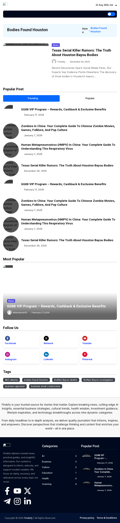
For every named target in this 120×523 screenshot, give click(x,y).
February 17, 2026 (34, 115)
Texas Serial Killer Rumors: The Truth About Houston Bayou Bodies (67, 165)
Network (48, 343)
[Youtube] (84, 338)
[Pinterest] (84, 354)
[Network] (46, 338)
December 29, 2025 (80, 62)
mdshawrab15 (20, 312)
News (56, 45)
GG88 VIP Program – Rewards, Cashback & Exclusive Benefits (63, 109)
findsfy (61, 62)
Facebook (10, 343)
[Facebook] (7, 338)
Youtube (87, 343)
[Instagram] (7, 354)
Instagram (11, 359)
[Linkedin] (46, 354)
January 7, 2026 (33, 135)
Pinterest (87, 359)
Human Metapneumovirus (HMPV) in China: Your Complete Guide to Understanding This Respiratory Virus (68, 146)
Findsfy (28, 518)
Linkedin (48, 359)
